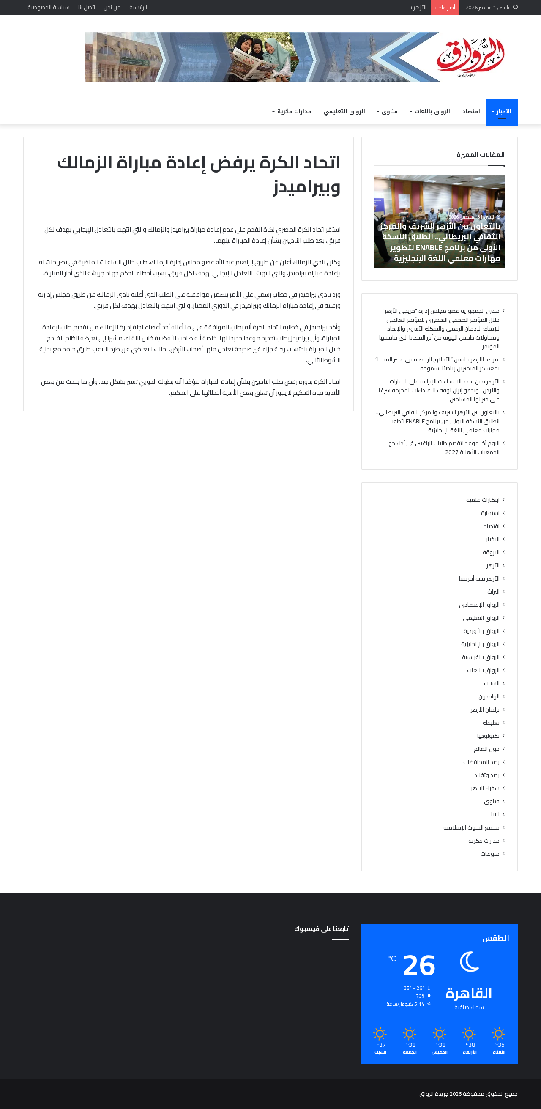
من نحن (112, 7)
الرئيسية (138, 7)
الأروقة (491, 552)
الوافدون (489, 696)
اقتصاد (471, 111)
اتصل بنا (86, 7)
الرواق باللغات (432, 111)
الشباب (492, 683)
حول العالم (487, 749)
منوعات (490, 853)
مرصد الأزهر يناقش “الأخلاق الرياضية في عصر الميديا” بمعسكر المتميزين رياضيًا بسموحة (437, 364)
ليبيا (495, 814)
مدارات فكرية (294, 111)
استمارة (490, 513)
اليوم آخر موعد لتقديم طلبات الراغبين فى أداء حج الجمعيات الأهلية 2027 (444, 447)
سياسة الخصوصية (48, 7)
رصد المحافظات (481, 762)
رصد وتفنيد (487, 775)
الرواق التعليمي (344, 111)
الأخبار (504, 111)
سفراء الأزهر (485, 788)
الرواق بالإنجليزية (480, 644)
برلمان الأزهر (485, 709)
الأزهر (493, 565)
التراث (493, 591)
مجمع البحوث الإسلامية (471, 827)
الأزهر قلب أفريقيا (479, 578)
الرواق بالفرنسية (481, 657)
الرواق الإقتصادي (479, 604)
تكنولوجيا (488, 735)
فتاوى (390, 111)
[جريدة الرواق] (301, 57)
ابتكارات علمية (483, 500)
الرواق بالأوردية (482, 631)
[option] (439, 221)
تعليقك (491, 722)
